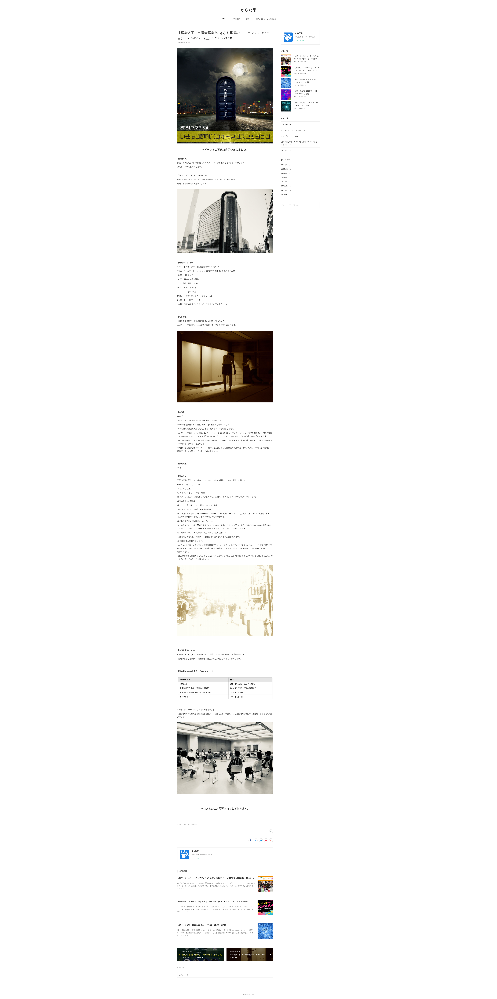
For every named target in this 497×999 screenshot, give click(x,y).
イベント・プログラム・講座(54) (186, 824)
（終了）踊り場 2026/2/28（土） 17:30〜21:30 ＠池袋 (201, 925)
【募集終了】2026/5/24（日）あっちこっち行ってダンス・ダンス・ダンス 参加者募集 (212, 901)
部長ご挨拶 (236, 19)
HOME (223, 19)
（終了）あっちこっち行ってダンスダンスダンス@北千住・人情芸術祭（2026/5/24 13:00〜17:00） (218, 878)
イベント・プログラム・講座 (293, 130)
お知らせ (286, 124)
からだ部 (249, 10)
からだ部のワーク (289, 136)
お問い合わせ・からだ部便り (266, 19)
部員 (247, 19)
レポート (286, 150)
